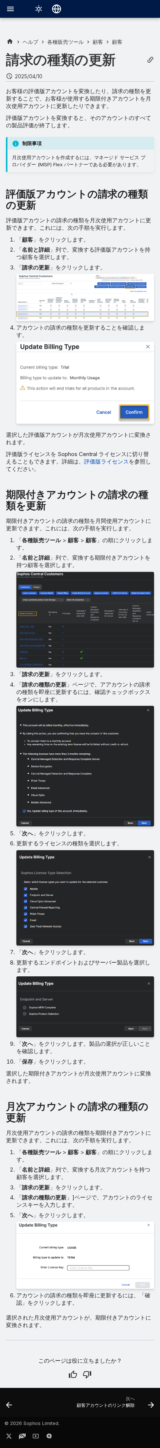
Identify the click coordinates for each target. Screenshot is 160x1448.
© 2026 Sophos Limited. (32, 1423)
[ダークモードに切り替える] (38, 8)
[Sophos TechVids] (36, 1438)
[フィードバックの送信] (49, 1438)
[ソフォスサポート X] (9, 1438)
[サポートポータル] (22, 1438)
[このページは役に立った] (73, 1374)
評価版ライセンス (106, 461)
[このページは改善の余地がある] (87, 1374)
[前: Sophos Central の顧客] (9, 1404)
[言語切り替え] (56, 8)
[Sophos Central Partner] (10, 42)
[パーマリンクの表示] (150, 60)
